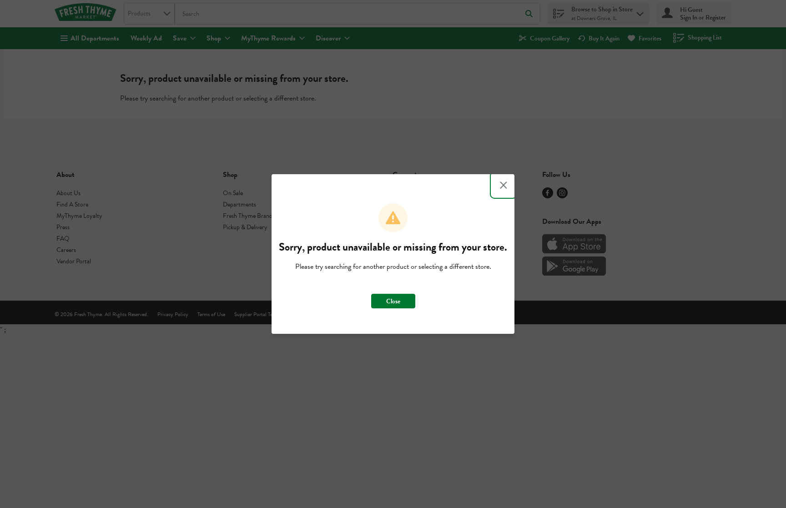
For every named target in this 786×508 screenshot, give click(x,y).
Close (393, 301)
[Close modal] (503, 185)
